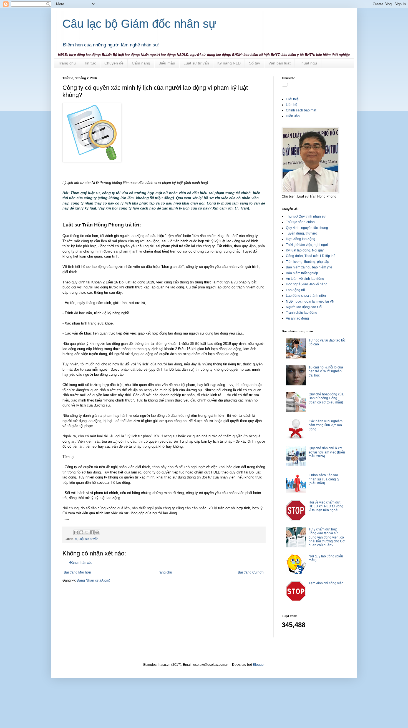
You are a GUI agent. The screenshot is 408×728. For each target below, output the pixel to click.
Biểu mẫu (166, 63)
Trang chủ (67, 63)
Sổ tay (254, 63)
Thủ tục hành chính (300, 222)
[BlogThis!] (81, 532)
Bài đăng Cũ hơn (251, 572)
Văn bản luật (279, 63)
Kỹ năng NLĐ (229, 63)
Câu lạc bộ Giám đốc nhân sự (139, 23)
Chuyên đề (114, 63)
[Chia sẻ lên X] (86, 532)
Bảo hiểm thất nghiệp (302, 273)
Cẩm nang (141, 63)
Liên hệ (291, 105)
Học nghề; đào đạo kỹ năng (307, 284)
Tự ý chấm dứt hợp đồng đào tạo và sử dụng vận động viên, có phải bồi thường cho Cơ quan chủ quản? (327, 537)
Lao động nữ (295, 290)
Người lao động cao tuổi (304, 307)
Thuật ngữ (308, 63)
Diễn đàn (293, 116)
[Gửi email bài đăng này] (76, 532)
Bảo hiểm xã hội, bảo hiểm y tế (309, 267)
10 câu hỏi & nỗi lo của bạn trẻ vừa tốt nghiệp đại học (326, 371)
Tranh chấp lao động (301, 313)
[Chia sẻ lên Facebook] (92, 532)
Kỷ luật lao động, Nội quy (305, 250)
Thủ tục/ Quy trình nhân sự (306, 216)
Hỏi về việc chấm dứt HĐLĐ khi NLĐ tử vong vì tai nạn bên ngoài (326, 506)
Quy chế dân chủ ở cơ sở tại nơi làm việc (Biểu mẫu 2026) (327, 452)
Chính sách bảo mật (301, 110)
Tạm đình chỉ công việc (326, 583)
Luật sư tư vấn (196, 63)
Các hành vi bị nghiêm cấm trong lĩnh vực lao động (325, 425)
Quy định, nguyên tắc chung (307, 228)
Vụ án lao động (297, 318)
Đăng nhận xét (80, 563)
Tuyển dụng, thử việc (302, 233)
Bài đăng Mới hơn (77, 572)
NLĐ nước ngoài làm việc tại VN (310, 301)
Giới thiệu (293, 99)
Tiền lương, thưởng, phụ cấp (307, 262)
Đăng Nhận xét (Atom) (93, 580)
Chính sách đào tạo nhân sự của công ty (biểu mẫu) (324, 479)
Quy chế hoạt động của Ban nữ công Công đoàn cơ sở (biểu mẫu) (326, 398)
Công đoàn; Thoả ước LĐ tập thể (311, 256)
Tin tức (90, 63)
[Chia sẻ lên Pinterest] (97, 532)
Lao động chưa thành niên (306, 296)
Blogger (259, 665)
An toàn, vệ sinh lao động (305, 279)
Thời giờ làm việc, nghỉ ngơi (307, 245)
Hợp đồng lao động (300, 239)
